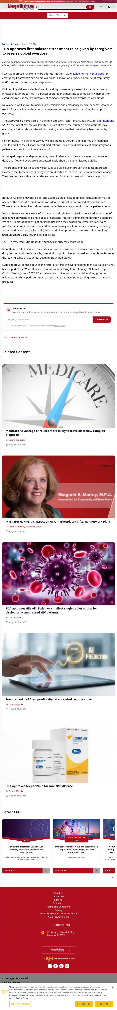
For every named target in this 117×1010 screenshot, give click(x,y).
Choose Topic (55, 15)
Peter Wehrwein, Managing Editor (25, 526)
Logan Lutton (15, 617)
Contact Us (58, 903)
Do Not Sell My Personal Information (58, 913)
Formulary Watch (19, 337)
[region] (58, 996)
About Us (58, 893)
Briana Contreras (17, 440)
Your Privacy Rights (58, 917)
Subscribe (100, 319)
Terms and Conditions (58, 906)
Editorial (58, 899)
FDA (5, 337)
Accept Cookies (84, 1004)
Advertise (59, 896)
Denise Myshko (16, 704)
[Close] (112, 987)
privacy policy (59, 325)
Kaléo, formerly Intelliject (88, 73)
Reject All (103, 1004)
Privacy (58, 910)
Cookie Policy (22, 998)
